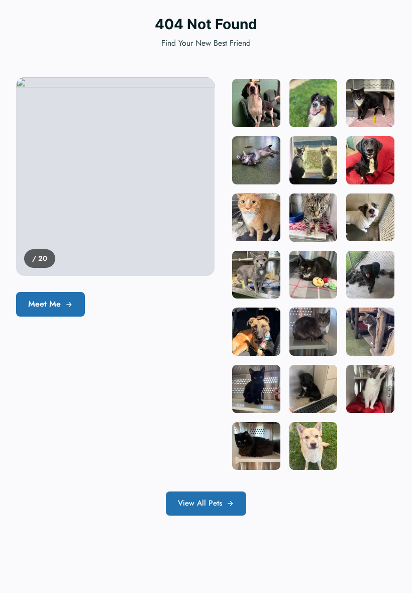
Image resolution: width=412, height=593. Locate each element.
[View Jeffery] (370, 389)
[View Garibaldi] (256, 217)
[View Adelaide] (370, 331)
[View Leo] (313, 217)
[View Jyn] (370, 103)
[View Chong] (313, 160)
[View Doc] (313, 331)
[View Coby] (256, 103)
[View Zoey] (313, 275)
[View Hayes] (256, 160)
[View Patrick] (370, 217)
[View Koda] (313, 103)
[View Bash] (256, 389)
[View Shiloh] (313, 446)
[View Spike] (256, 331)
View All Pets (200, 503)
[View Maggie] (313, 389)
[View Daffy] (370, 275)
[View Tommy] (370, 160)
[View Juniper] (256, 275)
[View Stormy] (256, 446)
